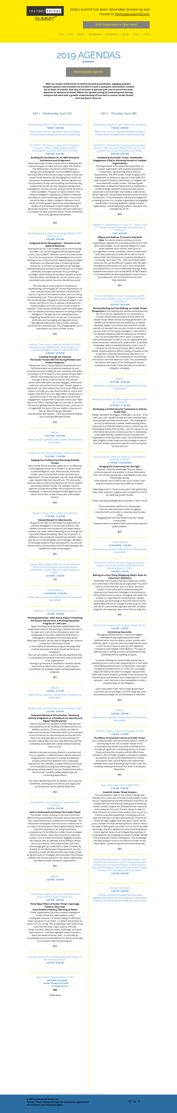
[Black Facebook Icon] (138, 1101)
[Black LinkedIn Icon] (134, 1101)
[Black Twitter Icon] (130, 1101)
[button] (55, 222)
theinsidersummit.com (132, 14)
